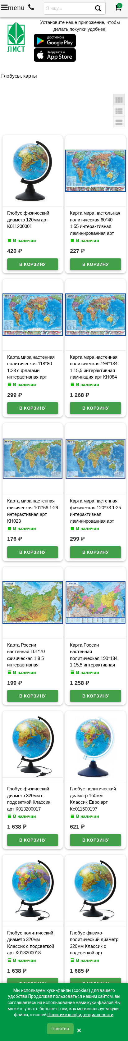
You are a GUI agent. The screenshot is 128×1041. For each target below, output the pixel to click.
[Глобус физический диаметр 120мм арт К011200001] (32, 200)
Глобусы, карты (19, 76)
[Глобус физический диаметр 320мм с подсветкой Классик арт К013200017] (32, 776)
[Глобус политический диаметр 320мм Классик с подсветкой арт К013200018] (32, 919)
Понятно (60, 1028)
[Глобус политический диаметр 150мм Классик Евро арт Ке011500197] (95, 776)
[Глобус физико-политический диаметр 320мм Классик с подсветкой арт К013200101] (95, 919)
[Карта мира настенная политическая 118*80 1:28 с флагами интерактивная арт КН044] (32, 344)
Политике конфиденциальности (80, 1014)
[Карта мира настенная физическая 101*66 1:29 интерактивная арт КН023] (32, 488)
